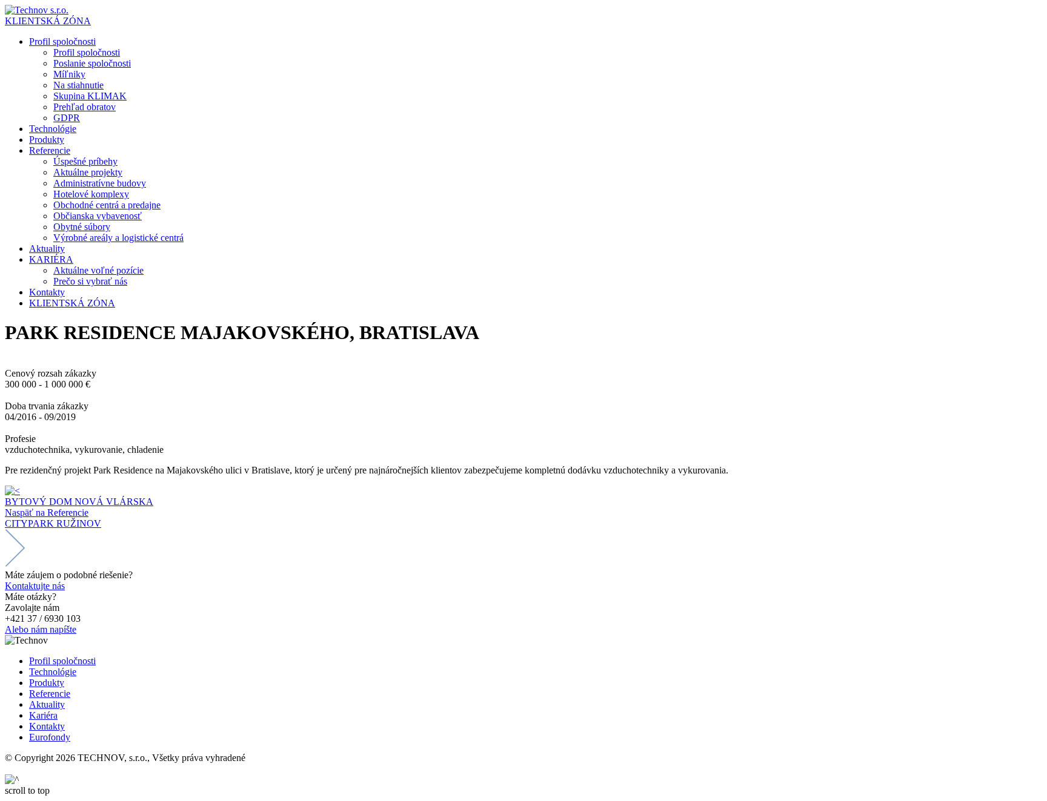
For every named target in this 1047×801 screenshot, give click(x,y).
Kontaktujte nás (35, 586)
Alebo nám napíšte (40, 629)
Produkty (46, 682)
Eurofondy (49, 737)
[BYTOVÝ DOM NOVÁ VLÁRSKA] (12, 491)
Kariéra (43, 715)
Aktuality (47, 704)
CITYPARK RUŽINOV (53, 523)
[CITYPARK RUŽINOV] (15, 564)
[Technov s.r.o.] (36, 10)
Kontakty (47, 726)
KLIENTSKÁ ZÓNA (48, 21)
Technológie (52, 672)
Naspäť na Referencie (46, 512)
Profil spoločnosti (62, 661)
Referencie (49, 693)
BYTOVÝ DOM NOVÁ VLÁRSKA (79, 501)
